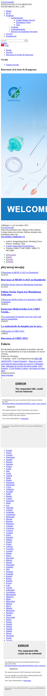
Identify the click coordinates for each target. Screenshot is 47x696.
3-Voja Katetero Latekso (18, 368)
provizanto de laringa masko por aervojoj (17, 364)
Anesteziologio (17, 18)
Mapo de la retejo (35, 361)
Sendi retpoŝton (7, 375)
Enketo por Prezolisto (9, 356)
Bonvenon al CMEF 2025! (14, 338)
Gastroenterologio (18, 29)
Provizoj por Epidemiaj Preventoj (24, 31)
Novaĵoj (9, 34)
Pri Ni (8, 13)
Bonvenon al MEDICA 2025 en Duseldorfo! (23, 279)
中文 (7, 45)
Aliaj (18, 25)
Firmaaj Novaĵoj (12, 65)
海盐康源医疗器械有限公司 (13, 237)
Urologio (14, 27)
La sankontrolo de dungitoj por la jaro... (22, 326)
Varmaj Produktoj (20, 361)
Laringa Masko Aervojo (25, 20)
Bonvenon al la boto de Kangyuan (19, 55)
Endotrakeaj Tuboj (23, 22)
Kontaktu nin (11, 36)
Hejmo (8, 11)
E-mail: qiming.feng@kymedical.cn (20, 246)
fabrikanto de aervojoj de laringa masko (21, 366)
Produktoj (10, 15)
